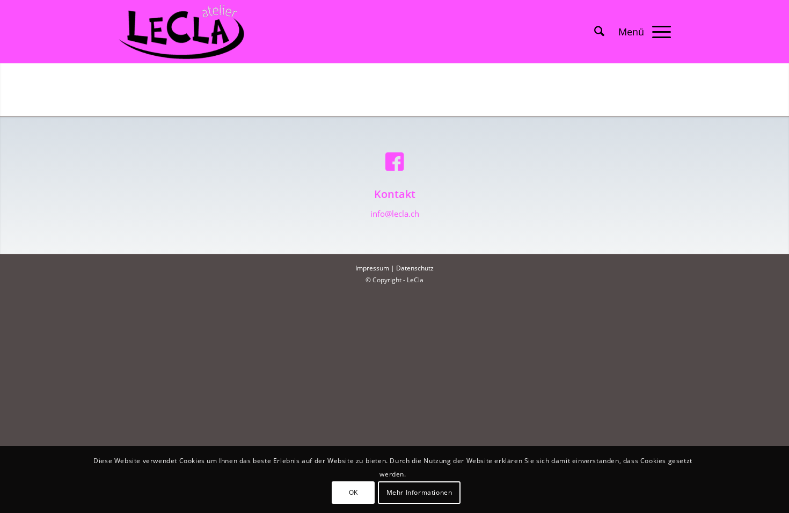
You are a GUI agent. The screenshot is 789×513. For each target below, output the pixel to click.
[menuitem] (599, 31)
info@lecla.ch (394, 213)
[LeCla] (181, 31)
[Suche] (599, 31)
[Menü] (641, 31)
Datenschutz (415, 268)
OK (353, 492)
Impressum (372, 268)
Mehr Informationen (419, 492)
